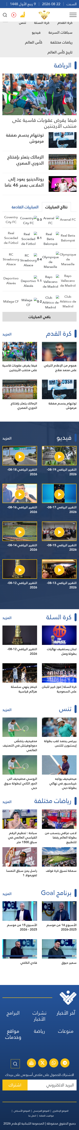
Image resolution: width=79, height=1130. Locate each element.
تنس (22, 22)
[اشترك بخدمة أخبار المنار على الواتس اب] (54, 1063)
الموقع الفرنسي (41, 1111)
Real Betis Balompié (68, 238)
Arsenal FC (68, 219)
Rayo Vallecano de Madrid (68, 280)
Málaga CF (11, 301)
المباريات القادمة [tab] (25, 207)
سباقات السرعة (61, 32)
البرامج (13, 1013)
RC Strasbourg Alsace (11, 259)
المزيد (7, 334)
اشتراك (15, 1085)
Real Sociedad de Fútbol (11, 238)
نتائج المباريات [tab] (56, 207)
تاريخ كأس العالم (60, 52)
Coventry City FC (11, 219)
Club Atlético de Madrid (68, 301)
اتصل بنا (32, 1115)
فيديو (36, 32)
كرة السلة (41, 22)
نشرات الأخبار (40, 1016)
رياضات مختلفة (61, 42)
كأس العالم (33, 42)
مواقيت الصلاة (46, 1115)
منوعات (66, 1031)
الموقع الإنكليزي (60, 1111)
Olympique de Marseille (68, 259)
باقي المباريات (40, 316)
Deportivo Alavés (11, 280)
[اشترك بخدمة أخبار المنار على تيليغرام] (65, 1063)
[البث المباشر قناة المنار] (31, 1063)
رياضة (39, 1031)
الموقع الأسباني (22, 1111)
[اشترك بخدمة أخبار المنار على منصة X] (43, 1063)
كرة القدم (65, 22)
